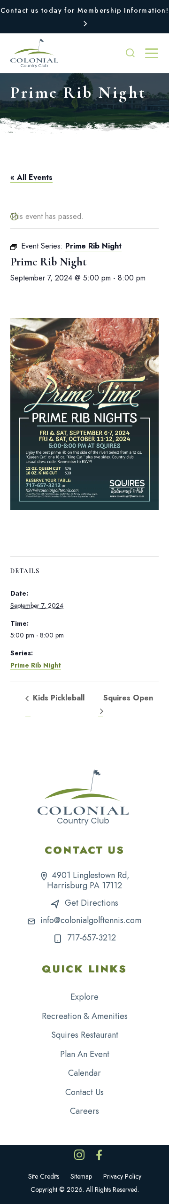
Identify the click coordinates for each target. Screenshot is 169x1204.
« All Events (31, 177)
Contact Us (84, 1092)
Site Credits (43, 1176)
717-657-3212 (91, 938)
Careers (84, 1111)
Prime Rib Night (35, 665)
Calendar (84, 1073)
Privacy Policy (122, 1176)
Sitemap (81, 1176)
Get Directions (91, 903)
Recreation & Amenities (85, 1016)
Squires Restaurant (84, 1035)
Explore (84, 997)
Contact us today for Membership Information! (84, 10)
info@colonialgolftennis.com (90, 920)
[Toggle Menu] (151, 53)
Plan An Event (84, 1054)
